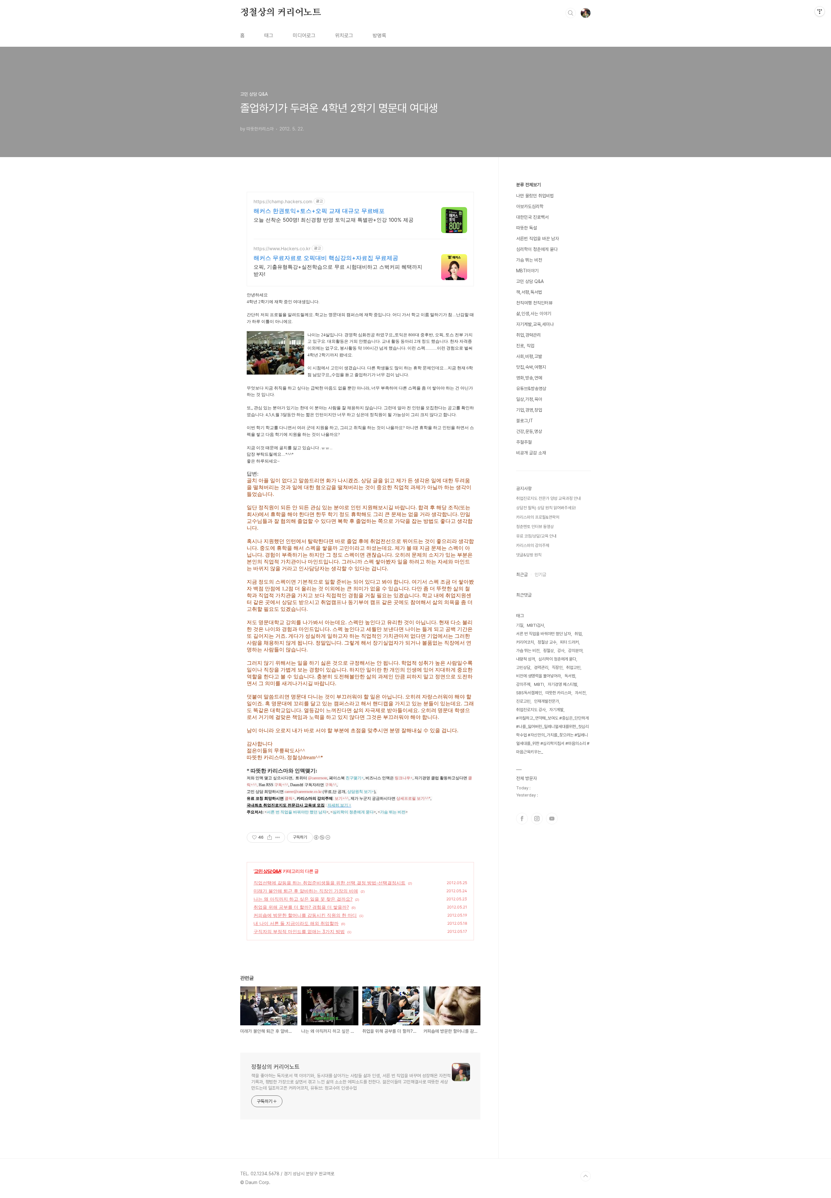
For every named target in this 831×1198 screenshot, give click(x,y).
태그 (268, 35)
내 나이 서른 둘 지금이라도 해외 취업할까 (296, 923)
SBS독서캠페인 (529, 692)
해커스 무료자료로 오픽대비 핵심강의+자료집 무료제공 (326, 257)
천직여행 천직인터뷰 (534, 302)
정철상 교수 (547, 642)
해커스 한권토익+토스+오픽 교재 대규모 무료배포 (319, 210)
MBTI (539, 684)
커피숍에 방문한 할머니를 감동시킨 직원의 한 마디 (305, 915)
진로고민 (523, 701)
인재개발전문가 (546, 701)
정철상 (548, 650)
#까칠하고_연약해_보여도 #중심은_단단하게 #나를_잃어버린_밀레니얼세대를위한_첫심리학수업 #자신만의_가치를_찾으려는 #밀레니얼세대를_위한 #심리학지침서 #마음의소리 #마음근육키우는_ (552, 735)
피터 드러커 (569, 642)
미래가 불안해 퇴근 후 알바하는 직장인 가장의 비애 (306, 891)
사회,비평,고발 (529, 356)
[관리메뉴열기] (820, 11)
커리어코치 (525, 642)
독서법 (569, 675)
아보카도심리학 (529, 206)
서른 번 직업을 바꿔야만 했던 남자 (543, 633)
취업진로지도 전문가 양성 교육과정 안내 (548, 498)
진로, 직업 (525, 345)
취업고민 (573, 667)
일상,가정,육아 (529, 399)
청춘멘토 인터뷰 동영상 (535, 526)
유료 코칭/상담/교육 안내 (536, 536)
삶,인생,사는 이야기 (533, 313)
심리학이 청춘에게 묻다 (537, 249)
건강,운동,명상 (529, 431)
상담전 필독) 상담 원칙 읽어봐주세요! (546, 507)
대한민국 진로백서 (532, 217)
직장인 (557, 667)
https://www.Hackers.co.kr (282, 248)
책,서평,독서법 (529, 292)
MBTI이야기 (527, 270)
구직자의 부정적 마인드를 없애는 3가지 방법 (299, 931)
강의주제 (523, 684)
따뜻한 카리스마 (558, 692)
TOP (585, 1176)
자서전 (580, 692)
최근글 (522, 574)
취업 (578, 633)
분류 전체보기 (528, 184)
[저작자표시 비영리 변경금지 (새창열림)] (321, 837)
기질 (519, 625)
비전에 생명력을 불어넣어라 (538, 675)
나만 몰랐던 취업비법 (535, 195)
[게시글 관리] (278, 837)
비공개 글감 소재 (531, 452)
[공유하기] (270, 837)
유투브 (552, 818)
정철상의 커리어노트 (280, 12)
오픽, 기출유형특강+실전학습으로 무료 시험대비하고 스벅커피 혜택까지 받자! (338, 270)
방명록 (379, 35)
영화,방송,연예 (529, 377)
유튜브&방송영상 (531, 388)
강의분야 (575, 650)
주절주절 (524, 442)
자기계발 (556, 709)
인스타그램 (537, 818)
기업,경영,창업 (529, 410)
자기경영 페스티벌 (562, 684)
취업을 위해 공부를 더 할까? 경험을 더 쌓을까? (301, 907)
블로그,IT (524, 420)
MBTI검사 (535, 625)
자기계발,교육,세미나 (535, 324)
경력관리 (541, 667)
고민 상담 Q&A (267, 871)
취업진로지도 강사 (531, 709)
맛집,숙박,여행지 (531, 367)
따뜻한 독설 (526, 227)
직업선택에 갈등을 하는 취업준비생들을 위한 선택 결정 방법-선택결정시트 (329, 882)
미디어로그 (304, 35)
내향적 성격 (525, 659)
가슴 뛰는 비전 (529, 260)
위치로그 (344, 35)
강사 (560, 650)
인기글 (540, 574)
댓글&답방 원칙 (528, 554)
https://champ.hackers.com (283, 201)
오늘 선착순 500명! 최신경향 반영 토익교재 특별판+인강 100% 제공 (334, 219)
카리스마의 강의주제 (532, 545)
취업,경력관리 (528, 335)
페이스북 (522, 818)
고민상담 (523, 667)
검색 (571, 13)
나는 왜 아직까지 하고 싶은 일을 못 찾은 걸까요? (303, 899)
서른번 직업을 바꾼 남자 (537, 238)
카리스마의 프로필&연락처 (537, 517)
